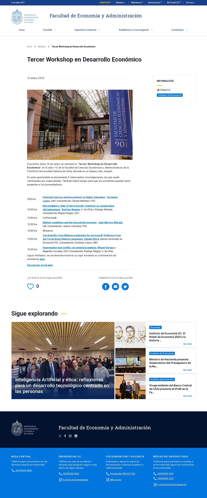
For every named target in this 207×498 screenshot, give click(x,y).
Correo (191, 2)
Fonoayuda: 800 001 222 (122, 473)
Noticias (42, 46)
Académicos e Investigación (136, 30)
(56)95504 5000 (71, 473)
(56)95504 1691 (165, 473)
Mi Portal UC (173, 2)
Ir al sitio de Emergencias (75, 479)
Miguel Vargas (105, 247)
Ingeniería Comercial (87, 30)
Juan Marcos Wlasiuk (110, 222)
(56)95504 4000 (24, 470)
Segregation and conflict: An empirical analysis (69, 247)
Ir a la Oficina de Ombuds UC (172, 484)
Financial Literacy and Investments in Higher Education (74, 197)
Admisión (104, 2)
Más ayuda (115, 479)
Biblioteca (136, 2)
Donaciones (154, 2)
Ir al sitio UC (17, 2)
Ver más (187, 344)
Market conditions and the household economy (70, 222)
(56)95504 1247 (165, 478)
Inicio (22, 30)
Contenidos (180, 30)
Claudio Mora (91, 239)
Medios (121, 2)
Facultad (49, 30)
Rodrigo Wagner (71, 209)
